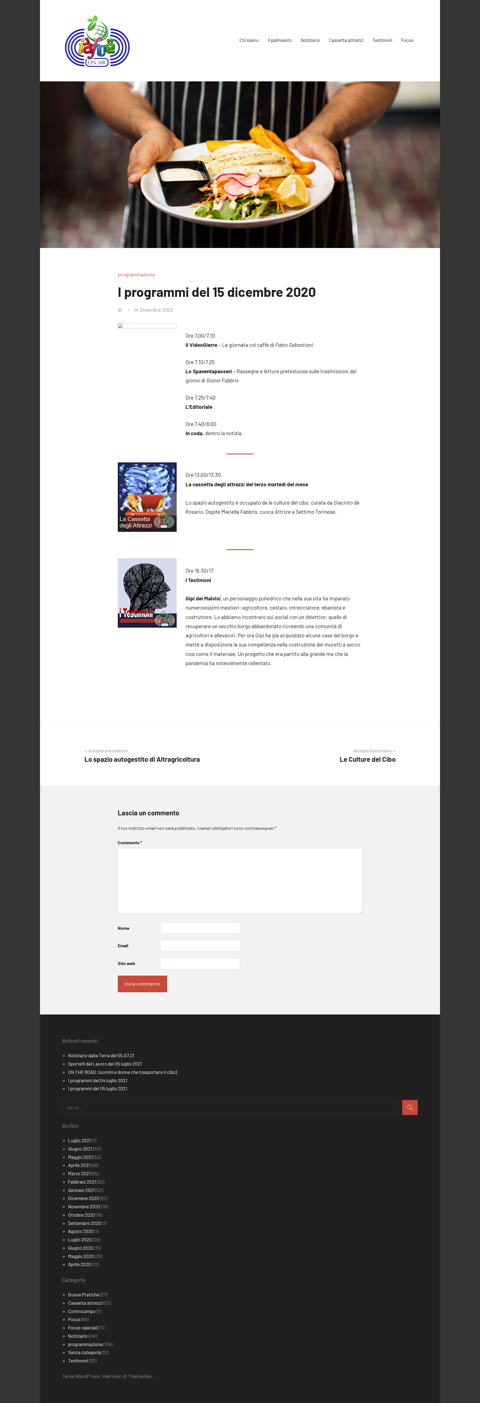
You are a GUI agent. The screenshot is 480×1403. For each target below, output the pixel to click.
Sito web (126, 963)
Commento (130, 842)
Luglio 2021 (79, 1140)
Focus (407, 40)
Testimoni (382, 40)
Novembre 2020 (84, 1206)
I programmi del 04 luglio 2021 (97, 1080)
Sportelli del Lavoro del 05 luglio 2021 (105, 1063)
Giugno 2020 (80, 1248)
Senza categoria (84, 1352)
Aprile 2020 (79, 1264)
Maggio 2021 (80, 1157)
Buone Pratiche (83, 1294)
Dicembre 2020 (83, 1198)
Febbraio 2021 (82, 1181)
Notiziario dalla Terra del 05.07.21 (101, 1055)
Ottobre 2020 (81, 1214)
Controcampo (82, 1311)
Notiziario (310, 40)
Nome (123, 928)
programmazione (136, 274)
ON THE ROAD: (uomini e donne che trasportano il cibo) (122, 1072)
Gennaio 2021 (81, 1190)
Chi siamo (249, 40)
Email (123, 945)
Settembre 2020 (84, 1223)
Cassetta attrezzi (346, 40)
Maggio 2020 (81, 1256)
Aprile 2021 (79, 1165)
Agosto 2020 (81, 1231)
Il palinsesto (280, 40)
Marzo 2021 (79, 1173)
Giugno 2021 (80, 1148)
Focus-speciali (83, 1327)
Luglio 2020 (80, 1239)
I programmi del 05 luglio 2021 (97, 1088)
